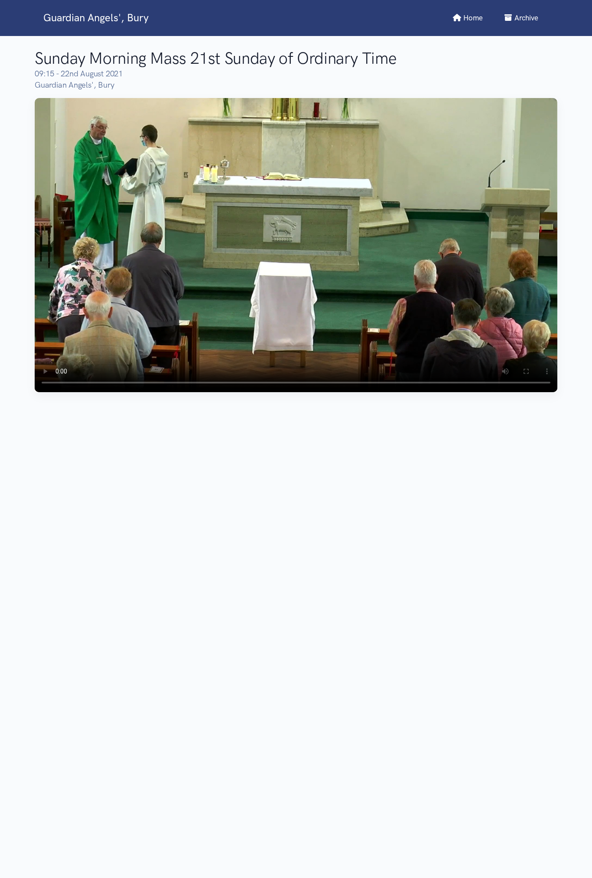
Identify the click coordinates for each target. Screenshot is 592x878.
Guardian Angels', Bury (96, 17)
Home (472, 17)
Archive (525, 17)
